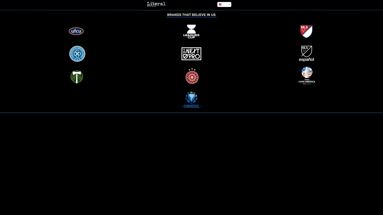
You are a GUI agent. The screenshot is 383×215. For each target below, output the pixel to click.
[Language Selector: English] (224, 4)
